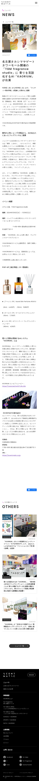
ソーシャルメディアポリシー (26, 772)
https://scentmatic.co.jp (11, 455)
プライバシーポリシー (8, 772)
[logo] (6, 2)
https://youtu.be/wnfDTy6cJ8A (14, 386)
